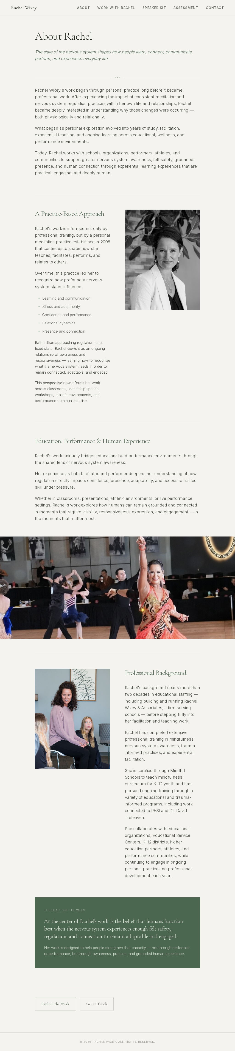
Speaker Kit (154, 8)
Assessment (186, 8)
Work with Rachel (116, 8)
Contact (215, 8)
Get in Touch (96, 1004)
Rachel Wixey (24, 8)
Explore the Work (55, 1004)
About (83, 8)
